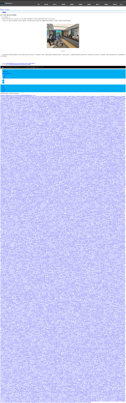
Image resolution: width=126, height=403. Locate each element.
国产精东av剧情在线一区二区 (42, 184)
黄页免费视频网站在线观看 (90, 208)
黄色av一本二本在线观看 (96, 195)
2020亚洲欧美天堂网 (35, 248)
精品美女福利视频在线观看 (101, 129)
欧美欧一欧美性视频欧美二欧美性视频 (15, 213)
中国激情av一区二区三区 (97, 223)
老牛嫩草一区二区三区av (47, 152)
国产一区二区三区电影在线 (102, 122)
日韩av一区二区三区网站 (7, 192)
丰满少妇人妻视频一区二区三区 (14, 139)
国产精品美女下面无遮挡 (86, 136)
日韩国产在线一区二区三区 (61, 107)
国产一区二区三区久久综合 (22, 243)
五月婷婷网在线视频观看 (13, 134)
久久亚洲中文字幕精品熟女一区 (67, 238)
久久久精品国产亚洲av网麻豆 (29, 137)
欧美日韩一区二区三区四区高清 (16, 176)
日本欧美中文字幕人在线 (67, 156)
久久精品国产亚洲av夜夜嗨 (23, 134)
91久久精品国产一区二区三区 (26, 108)
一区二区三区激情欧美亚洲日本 (17, 245)
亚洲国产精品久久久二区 (104, 130)
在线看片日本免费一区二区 (5, 122)
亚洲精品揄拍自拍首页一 (116, 177)
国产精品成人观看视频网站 (104, 112)
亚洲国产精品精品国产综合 (78, 223)
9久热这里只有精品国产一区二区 (116, 219)
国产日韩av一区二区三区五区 (59, 239)
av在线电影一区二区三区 (119, 108)
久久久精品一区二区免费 (29, 141)
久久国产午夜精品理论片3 (15, 184)
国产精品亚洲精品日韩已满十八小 (61, 110)
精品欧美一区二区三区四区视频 (66, 196)
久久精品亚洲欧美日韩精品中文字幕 (81, 182)
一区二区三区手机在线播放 (67, 135)
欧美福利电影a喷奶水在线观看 (23, 96)
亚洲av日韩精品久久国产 (76, 134)
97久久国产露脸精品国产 (10, 249)
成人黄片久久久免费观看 (101, 193)
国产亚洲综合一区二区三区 (49, 212)
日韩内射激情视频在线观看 (97, 132)
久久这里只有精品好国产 (72, 120)
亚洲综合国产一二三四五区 (100, 167)
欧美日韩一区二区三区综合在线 (45, 178)
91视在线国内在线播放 (4, 139)
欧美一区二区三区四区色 (50, 110)
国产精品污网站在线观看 (104, 150)
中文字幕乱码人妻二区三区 (42, 127)
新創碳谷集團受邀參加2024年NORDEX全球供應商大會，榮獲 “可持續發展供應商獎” (20, 63)
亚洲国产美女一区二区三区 (51, 216)
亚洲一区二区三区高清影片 (7, 191)
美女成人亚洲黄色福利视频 (42, 155)
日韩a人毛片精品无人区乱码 (22, 209)
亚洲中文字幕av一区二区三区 (105, 206)
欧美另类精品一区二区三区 (69, 226)
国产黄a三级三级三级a (33, 224)
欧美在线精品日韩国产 (46, 129)
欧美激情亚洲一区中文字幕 (37, 98)
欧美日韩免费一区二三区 (96, 205)
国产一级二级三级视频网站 (76, 136)
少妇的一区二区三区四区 (36, 108)
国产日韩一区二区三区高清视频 (61, 224)
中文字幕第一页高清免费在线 (23, 101)
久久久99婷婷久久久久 (39, 119)
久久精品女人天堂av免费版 (33, 210)
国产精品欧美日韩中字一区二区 (34, 215)
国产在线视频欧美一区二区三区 (48, 245)
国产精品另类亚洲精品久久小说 (92, 242)
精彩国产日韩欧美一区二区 (109, 217)
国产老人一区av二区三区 (93, 107)
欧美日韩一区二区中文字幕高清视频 (86, 126)
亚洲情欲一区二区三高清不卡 (7, 165)
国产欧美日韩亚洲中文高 (19, 251)
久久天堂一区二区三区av (18, 129)
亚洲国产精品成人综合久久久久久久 (23, 163)
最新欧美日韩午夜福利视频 (9, 180)
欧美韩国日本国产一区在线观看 (53, 183)
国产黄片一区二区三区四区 (50, 151)
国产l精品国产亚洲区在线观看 (65, 204)
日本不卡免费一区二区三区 (16, 250)
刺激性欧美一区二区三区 (55, 153)
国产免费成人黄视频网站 (52, 106)
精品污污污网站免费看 (45, 108)
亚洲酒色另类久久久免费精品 (109, 111)
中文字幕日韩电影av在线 (115, 131)
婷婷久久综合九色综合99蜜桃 (22, 246)
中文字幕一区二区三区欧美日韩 (108, 222)
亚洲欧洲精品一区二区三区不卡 (39, 212)
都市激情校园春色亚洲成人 (68, 121)
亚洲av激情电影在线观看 (86, 238)
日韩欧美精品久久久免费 (98, 253)
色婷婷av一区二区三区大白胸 (14, 103)
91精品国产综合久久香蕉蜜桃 (16, 205)
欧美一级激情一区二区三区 (30, 100)
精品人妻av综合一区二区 (67, 179)
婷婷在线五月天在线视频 (44, 193)
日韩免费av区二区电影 (108, 214)
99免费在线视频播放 (100, 236)
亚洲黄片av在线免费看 (115, 195)
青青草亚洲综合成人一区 (25, 250)
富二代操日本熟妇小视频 (104, 134)
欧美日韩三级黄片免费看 (95, 238)
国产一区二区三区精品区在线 (94, 112)
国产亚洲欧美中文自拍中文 (120, 169)
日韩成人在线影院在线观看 (54, 149)
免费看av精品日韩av (119, 210)
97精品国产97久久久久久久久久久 (82, 110)
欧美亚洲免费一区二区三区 (66, 125)
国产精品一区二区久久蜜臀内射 (101, 184)
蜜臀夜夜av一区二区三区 (114, 235)
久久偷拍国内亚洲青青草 (113, 168)
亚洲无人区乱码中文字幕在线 (40, 151)
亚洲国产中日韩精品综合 (41, 148)
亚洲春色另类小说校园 (55, 252)
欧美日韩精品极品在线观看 (39, 159)
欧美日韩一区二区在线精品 (5, 108)
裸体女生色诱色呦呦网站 (118, 217)
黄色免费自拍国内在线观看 (107, 139)
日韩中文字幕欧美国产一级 (8, 125)
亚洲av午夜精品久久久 (19, 206)
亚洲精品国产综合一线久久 (73, 252)
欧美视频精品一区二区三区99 (116, 223)
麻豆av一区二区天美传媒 (54, 215)
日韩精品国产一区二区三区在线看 (6, 223)
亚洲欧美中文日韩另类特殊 (7, 225)
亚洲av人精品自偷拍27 (17, 111)
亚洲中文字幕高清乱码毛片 (103, 149)
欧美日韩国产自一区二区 (71, 197)
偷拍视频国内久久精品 (32, 209)
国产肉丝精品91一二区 (94, 180)
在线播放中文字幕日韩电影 (64, 149)
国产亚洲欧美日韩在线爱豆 (27, 150)
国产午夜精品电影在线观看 (64, 164)
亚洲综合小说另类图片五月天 (97, 127)
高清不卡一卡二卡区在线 (40, 123)
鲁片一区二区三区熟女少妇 (80, 218)
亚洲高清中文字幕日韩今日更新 (61, 249)
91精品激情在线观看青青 (30, 153)
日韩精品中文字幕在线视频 (29, 177)
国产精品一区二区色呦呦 (74, 109)
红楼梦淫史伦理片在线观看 (51, 148)
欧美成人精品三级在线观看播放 (20, 123)
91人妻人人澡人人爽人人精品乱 (96, 147)
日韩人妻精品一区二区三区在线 (80, 209)
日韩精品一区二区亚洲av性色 (29, 206)
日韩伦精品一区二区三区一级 (93, 124)
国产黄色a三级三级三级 (38, 160)
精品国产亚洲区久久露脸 (101, 108)
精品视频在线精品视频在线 (102, 120)
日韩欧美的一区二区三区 (36, 192)
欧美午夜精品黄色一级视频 (26, 111)
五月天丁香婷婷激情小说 (22, 186)
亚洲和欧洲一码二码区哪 (33, 168)
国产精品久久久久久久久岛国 (77, 97)
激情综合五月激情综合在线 (26, 191)
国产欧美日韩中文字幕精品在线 (100, 119)
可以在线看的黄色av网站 (59, 154)
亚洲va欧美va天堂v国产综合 (70, 105)
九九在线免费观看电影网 (85, 178)
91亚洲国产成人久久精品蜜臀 (77, 125)
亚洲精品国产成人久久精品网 (26, 189)
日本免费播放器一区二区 (103, 153)
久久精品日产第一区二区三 (48, 135)
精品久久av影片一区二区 (45, 130)
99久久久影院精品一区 (46, 98)
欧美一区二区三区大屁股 (89, 226)
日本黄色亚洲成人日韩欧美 (64, 240)
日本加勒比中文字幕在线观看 (7, 98)
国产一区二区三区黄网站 (45, 204)
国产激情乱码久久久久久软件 (80, 100)
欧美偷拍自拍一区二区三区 (97, 125)
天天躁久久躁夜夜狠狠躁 (98, 148)
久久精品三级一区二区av (64, 234)
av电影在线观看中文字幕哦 (103, 246)
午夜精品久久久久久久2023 (87, 158)
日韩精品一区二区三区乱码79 (29, 162)
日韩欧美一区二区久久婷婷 (72, 157)
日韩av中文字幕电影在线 (113, 109)
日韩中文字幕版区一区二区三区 (23, 240)
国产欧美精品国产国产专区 (52, 103)
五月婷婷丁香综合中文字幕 (19, 160)
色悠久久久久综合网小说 (95, 135)
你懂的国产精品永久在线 (121, 107)
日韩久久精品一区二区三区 (59, 222)
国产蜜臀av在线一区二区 (28, 165)
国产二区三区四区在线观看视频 (50, 249)
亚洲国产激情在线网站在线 (97, 123)
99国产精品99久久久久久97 (115, 206)
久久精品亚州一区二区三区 (74, 128)
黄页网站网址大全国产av (40, 211)
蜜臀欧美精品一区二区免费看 (12, 128)
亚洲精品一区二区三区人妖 (10, 206)
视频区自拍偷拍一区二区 (62, 101)
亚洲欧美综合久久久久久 (55, 129)
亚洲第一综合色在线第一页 (26, 205)
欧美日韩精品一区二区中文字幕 (29, 251)
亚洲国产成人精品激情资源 (65, 112)
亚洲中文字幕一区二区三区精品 (7, 112)
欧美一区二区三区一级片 (83, 109)
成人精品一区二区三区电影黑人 (45, 238)
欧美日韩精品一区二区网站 (9, 138)
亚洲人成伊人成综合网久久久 (119, 222)
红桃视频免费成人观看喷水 (80, 245)
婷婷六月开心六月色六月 (13, 186)
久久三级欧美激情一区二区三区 (99, 97)
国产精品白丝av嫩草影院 (31, 187)
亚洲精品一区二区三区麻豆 (102, 164)
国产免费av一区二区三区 (90, 243)
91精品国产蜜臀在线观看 (74, 112)
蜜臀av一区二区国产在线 (32, 195)
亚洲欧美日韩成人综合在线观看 (111, 155)
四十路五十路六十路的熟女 (102, 188)
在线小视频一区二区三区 (31, 124)
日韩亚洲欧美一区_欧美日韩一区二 (15, 109)
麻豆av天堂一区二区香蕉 (67, 159)
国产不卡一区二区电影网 (44, 163)
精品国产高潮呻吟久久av (90, 218)
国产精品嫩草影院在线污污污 (28, 107)
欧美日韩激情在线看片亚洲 (71, 237)
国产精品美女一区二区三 (13, 96)
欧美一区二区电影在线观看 (110, 185)
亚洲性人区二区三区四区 (109, 167)
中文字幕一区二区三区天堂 (89, 207)
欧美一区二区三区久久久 (99, 207)
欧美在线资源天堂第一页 (50, 190)
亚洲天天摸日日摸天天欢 (23, 127)
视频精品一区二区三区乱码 (116, 205)
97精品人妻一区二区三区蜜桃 (15, 108)
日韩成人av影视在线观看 (39, 221)
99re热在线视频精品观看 (71, 251)
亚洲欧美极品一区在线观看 (77, 141)
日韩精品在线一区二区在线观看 (20, 110)
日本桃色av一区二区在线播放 (54, 210)
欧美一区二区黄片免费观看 (107, 221)
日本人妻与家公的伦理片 (8, 236)
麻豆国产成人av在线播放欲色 (55, 98)
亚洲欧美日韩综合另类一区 (58, 132)
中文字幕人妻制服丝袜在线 (32, 127)
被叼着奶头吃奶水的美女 (38, 136)
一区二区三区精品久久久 (90, 254)
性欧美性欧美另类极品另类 (20, 159)
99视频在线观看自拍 (74, 241)
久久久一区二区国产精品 (45, 205)
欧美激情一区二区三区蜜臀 (109, 239)
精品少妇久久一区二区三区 (46, 139)
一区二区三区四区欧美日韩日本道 (26, 139)
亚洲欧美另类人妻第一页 (47, 119)
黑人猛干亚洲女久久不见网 (76, 139)
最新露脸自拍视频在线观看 (117, 158)
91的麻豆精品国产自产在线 (55, 109)
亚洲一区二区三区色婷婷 (31, 214)
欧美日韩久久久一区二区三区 (23, 224)
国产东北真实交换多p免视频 (73, 106)
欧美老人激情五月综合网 (63, 120)
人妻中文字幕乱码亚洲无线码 (64, 140)
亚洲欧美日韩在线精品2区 (100, 208)
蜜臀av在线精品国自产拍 (70, 166)
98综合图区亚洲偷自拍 (116, 137)
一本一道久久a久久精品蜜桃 (84, 112)
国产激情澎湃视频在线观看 (102, 100)
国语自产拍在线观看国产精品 (79, 226)
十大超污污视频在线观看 (10, 124)
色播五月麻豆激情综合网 (116, 221)
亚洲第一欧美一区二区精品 (46, 112)
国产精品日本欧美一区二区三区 (69, 214)
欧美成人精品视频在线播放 (42, 244)
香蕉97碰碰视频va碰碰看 (88, 154)
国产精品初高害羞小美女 (96, 141)
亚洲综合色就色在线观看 (38, 156)
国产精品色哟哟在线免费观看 (74, 164)
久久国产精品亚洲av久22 (68, 222)
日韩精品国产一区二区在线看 (94, 163)
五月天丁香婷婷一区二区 (62, 124)
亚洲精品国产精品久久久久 (70, 207)
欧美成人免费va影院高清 (83, 104)
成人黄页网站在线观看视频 (112, 164)
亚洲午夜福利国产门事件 (79, 212)
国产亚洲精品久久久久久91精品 (74, 176)
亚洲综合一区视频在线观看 (43, 101)
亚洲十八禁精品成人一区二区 (85, 164)
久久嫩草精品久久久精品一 (34, 238)
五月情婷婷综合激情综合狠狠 (115, 248)
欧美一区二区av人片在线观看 (59, 182)
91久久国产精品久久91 (77, 222)
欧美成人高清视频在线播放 (22, 211)
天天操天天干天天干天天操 (117, 126)
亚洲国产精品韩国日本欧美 (78, 195)
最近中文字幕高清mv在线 (74, 204)
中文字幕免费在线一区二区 (108, 251)
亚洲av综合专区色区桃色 (25, 181)
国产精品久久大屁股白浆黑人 (7, 111)
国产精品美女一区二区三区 (93, 183)
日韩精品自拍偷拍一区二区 (111, 182)
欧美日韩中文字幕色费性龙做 (98, 111)
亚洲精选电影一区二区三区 (27, 129)
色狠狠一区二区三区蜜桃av (45, 99)
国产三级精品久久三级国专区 (7, 156)
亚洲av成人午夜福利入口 (10, 159)
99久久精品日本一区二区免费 (72, 249)
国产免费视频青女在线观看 (20, 126)
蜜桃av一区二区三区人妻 (36, 120)
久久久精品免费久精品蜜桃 (30, 190)
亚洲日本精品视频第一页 (32, 157)
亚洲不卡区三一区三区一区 (96, 131)
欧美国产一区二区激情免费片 (116, 166)
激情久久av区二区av (93, 164)
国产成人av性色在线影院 (113, 134)
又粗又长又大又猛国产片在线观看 (7, 97)
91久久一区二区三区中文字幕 (82, 168)
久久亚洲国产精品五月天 (74, 98)
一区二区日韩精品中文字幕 (90, 167)
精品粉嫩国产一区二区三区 (73, 130)
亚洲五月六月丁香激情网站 (101, 241)
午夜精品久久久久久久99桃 (30, 167)
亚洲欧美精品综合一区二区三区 (35, 122)
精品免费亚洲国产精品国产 (18, 97)
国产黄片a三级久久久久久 (50, 246)
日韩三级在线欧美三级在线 (79, 137)
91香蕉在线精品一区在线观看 (33, 101)
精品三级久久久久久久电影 (51, 194)
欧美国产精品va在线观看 (86, 131)
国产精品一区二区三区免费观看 (13, 195)
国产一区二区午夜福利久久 (57, 119)
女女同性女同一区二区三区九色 (53, 164)
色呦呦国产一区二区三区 (11, 216)
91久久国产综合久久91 (113, 242)
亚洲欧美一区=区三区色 (117, 157)
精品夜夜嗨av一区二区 (81, 157)
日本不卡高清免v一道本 (44, 102)
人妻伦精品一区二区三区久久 (11, 208)
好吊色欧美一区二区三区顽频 (8, 241)
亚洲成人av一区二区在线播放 (21, 161)
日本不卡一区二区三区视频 (45, 149)
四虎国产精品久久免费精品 (16, 181)
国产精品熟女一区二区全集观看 (90, 121)
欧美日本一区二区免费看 (13, 187)
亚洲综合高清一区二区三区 (96, 215)
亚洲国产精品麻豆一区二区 (29, 133)
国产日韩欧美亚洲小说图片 (74, 169)
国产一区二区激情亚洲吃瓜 (55, 147)
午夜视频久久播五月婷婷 (65, 169)
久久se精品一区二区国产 (51, 167)
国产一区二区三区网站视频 (98, 226)
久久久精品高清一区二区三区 (48, 177)
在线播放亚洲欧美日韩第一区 (9, 153)
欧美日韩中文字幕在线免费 (98, 154)
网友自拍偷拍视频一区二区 (32, 218)
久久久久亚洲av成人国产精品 (69, 111)
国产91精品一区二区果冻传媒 (9, 137)
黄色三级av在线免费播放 (33, 166)
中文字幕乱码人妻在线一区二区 (69, 190)
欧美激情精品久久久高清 (98, 137)
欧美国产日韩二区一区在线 (73, 99)
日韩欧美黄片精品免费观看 (49, 182)
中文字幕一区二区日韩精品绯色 (41, 167)
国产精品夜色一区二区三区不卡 (45, 219)
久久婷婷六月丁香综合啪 (114, 250)
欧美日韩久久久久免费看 (56, 150)
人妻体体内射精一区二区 (27, 213)
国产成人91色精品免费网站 (48, 105)
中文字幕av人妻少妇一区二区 (116, 213)
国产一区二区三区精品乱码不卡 (38, 138)
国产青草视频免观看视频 (81, 103)
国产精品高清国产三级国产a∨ (102, 216)
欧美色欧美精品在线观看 (101, 110)
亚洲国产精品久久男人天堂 (45, 109)
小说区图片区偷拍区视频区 (110, 208)
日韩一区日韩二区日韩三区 (110, 210)
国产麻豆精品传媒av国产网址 (64, 193)
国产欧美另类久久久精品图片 (32, 186)
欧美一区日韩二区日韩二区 (61, 218)
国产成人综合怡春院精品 (85, 179)
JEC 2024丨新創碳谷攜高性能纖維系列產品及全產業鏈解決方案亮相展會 (18, 64)
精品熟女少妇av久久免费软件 (37, 97)
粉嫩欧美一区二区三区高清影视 (7, 234)
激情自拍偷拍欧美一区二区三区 (29, 119)
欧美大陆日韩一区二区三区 (32, 131)
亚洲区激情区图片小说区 (82, 129)
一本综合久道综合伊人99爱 (19, 137)
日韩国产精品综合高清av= (117, 197)
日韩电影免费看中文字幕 (57, 125)
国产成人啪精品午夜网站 (63, 233)
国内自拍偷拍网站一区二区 (76, 153)
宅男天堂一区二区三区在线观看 (24, 233)
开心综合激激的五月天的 (41, 226)
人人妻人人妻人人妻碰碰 (102, 107)
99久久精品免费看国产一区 (88, 111)
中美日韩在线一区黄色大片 (64, 205)
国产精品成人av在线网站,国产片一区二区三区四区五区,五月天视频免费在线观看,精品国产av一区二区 (18, 95)
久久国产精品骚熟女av (65, 176)
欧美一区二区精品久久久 (65, 109)
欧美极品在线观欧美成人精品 (50, 207)
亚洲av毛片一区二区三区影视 (89, 165)
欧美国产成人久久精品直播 (30, 110)
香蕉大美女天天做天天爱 (81, 254)
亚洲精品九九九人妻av (33, 96)
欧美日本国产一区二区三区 (113, 152)
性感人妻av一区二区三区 (81, 185)
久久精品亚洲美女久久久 (79, 165)
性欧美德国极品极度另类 (30, 182)
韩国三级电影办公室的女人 (25, 130)
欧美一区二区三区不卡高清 (42, 96)
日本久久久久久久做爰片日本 (16, 99)
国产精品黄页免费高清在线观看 (8, 123)
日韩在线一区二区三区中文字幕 (93, 109)
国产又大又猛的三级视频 (48, 162)
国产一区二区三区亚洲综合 (11, 167)
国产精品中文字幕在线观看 (9, 177)
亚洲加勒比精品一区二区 (66, 126)
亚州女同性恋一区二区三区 (110, 108)
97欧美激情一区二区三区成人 (35, 181)
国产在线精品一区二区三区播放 (93, 246)
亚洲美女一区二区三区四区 (38, 135)
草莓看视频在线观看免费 (77, 135)
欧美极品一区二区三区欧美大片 (23, 254)
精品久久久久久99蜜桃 (12, 246)
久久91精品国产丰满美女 (87, 152)
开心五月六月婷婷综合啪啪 (70, 137)
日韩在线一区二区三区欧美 (14, 183)
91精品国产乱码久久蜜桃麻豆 (83, 241)
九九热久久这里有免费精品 (36, 150)
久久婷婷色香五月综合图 (116, 156)
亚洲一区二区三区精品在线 (14, 210)
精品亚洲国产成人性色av (117, 207)
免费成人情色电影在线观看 (17, 192)
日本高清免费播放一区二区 (76, 159)
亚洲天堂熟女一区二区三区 (111, 106)
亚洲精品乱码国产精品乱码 (56, 169)
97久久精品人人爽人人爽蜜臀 (75, 248)
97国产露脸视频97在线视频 (69, 209)
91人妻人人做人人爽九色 (58, 159)
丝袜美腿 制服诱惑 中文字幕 (108, 181)
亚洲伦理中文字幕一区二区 (76, 235)
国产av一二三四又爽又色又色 (35, 140)
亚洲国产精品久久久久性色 (107, 158)
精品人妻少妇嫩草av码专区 (37, 139)
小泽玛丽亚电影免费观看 (76, 225)
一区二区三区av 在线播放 (55, 205)
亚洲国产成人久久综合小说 (17, 154)
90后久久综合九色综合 (116, 189)
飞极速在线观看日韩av (93, 241)
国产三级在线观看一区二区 (80, 119)
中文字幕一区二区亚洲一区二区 (16, 150)
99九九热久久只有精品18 (112, 180)
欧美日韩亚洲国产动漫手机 (91, 108)
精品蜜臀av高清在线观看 (67, 235)
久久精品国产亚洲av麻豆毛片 (34, 219)
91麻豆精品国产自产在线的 (63, 163)
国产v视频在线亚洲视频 (94, 149)
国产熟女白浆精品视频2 (36, 189)
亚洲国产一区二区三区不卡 (72, 168)
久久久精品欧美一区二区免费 (40, 208)
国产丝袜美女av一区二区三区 (61, 167)
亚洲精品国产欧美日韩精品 (48, 221)
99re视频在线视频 (48, 153)
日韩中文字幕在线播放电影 (52, 96)
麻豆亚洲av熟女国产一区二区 (74, 149)
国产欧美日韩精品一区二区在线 (78, 121)
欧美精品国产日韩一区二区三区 (65, 127)
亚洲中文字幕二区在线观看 (43, 185)
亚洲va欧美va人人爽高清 (28, 247)
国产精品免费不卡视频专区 (19, 239)
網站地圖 (27, 67)
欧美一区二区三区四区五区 (19, 177)
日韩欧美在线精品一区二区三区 (46, 111)
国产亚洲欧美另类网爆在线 (42, 224)
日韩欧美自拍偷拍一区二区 (70, 100)
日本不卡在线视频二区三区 (93, 120)
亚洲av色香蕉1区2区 (7, 181)
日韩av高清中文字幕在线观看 (119, 186)
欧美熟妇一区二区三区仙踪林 (49, 154)
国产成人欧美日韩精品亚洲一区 (55, 196)
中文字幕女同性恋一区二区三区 (106, 189)
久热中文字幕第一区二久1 (84, 149)
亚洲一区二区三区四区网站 (40, 209)
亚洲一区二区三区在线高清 (35, 99)
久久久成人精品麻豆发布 (120, 245)
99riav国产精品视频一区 (50, 209)
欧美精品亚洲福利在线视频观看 (48, 236)
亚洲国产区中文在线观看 (55, 178)
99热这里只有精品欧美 (10, 160)
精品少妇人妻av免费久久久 (40, 190)
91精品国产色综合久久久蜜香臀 (57, 217)
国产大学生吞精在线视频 (92, 110)
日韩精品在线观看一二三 (68, 217)
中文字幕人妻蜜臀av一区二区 (48, 121)
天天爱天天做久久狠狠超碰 (49, 239)
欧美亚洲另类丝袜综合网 (78, 132)
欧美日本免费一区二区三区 (24, 122)
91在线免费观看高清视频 (90, 101)
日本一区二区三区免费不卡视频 (56, 241)
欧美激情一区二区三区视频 (6, 205)
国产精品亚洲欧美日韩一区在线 (18, 156)
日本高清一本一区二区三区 (77, 131)
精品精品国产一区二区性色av (23, 237)
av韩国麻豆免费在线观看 (79, 221)
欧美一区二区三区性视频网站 (100, 96)
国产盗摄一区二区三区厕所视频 (62, 106)
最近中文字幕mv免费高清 (26, 147)
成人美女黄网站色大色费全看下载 (83, 162)
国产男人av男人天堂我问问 (46, 169)
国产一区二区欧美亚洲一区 (113, 176)
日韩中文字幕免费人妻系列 (65, 178)
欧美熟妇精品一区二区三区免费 (113, 124)
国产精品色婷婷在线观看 (9, 169)
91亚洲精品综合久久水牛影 (74, 219)
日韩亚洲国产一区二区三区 (89, 251)
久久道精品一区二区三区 (53, 188)
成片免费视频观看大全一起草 (20, 190)
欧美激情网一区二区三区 (84, 176)
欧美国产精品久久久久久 (4, 187)
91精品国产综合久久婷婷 (67, 206)
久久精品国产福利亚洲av (27, 97)
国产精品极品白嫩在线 (72, 108)
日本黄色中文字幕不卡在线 (87, 141)
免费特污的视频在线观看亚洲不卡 (40, 141)
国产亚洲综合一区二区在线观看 (95, 179)
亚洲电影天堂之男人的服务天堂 (13, 148)
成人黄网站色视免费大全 (84, 140)
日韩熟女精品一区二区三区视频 (100, 103)
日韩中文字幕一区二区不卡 (32, 246)
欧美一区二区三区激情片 (69, 198)
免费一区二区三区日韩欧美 (118, 254)
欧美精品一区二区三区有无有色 (73, 180)
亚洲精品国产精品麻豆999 (107, 127)
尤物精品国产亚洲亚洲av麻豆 (31, 207)
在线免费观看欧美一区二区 (10, 190)
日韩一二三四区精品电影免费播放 (50, 107)
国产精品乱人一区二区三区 (9, 147)
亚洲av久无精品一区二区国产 (36, 147)
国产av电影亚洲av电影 (72, 110)
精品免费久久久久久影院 (28, 223)
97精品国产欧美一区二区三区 (34, 149)
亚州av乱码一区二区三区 (67, 131)
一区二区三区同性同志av (16, 191)
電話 (3, 87)
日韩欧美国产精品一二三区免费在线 (23, 178)
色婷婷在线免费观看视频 (86, 215)
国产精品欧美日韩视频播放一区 (99, 133)
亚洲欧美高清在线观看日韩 (66, 139)
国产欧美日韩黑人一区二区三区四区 (59, 162)
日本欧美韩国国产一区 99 (108, 209)
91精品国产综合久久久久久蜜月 (75, 205)
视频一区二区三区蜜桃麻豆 (26, 193)
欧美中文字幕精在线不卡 (95, 219)
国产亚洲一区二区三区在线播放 (35, 130)
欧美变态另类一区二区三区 (27, 176)
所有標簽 (31, 67)
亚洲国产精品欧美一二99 (50, 141)
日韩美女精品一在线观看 (29, 221)
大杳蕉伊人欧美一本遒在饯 (92, 233)
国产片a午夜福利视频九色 (18, 105)
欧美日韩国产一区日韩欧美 (12, 152)
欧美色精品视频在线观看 (8, 212)
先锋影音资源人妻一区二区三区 (23, 128)
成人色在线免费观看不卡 (23, 148)
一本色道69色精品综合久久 (42, 218)
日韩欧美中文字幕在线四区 (24, 168)
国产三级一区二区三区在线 (80, 166)
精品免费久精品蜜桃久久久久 (7, 245)
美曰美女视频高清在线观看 (105, 135)
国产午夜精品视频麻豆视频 (111, 104)
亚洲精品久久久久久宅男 (10, 222)
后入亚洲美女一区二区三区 (46, 252)
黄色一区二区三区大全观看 (91, 216)
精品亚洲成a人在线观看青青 (81, 216)
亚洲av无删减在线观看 (79, 151)
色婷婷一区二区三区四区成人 (62, 157)
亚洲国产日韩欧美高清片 (93, 176)
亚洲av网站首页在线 (68, 141)
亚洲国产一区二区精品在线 (90, 185)
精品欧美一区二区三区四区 (43, 188)
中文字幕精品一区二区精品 (39, 132)
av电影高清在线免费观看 (90, 157)
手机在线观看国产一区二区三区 (19, 164)
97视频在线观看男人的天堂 (55, 176)
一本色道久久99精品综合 (39, 137)
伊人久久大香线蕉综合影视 (104, 163)
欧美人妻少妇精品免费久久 (109, 186)
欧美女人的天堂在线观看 (78, 158)
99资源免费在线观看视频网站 (110, 96)
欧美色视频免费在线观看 (111, 188)
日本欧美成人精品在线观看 (106, 223)
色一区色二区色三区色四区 (60, 141)
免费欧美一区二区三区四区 (92, 182)
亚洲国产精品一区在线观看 (58, 160)
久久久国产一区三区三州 (33, 194)
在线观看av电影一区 (45, 234)
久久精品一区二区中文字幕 (44, 134)
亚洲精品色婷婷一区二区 (87, 220)
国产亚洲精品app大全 (33, 244)
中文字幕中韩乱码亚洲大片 (91, 129)
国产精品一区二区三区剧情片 (53, 161)
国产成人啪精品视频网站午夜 (56, 238)
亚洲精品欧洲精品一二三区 (110, 133)
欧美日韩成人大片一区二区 (119, 226)
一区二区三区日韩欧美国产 (61, 184)
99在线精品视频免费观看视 (16, 189)
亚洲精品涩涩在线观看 (119, 165)
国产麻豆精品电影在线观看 (107, 137)
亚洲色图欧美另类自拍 (55, 242)
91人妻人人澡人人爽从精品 (11, 178)
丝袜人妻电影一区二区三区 (88, 198)
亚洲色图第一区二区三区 (87, 195)
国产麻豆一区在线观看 (82, 242)
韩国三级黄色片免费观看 (115, 136)
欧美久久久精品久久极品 (95, 136)
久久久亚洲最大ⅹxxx (58, 126)
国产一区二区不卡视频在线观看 (18, 165)
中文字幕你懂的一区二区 (89, 137)
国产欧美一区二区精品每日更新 (23, 215)
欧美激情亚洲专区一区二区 (39, 206)
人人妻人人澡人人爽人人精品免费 (7, 162)
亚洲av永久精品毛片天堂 (46, 213)
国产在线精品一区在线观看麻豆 (104, 99)
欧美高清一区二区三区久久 (38, 245)
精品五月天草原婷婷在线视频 (100, 245)
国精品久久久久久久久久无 (78, 198)
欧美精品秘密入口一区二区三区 (70, 138)
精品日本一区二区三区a (95, 235)
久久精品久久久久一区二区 (118, 147)
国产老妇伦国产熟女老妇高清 (55, 234)
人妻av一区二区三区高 (22, 152)
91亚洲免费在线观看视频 (13, 197)
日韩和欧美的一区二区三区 (70, 212)
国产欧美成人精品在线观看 (117, 253)
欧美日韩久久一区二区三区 (6, 120)
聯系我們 (4, 89)
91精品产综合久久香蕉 (34, 103)
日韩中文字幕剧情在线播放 (60, 243)
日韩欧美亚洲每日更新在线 (61, 166)
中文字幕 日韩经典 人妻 (106, 132)
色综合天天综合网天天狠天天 (97, 139)
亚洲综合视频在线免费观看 (110, 165)
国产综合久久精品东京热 (54, 192)
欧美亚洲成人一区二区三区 (51, 100)
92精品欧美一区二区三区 (54, 122)
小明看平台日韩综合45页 (6, 244)
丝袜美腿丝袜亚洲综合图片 (60, 246)
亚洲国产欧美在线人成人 (119, 208)
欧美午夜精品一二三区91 (55, 112)
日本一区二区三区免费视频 (120, 96)
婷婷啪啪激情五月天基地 (97, 198)
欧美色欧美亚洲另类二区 (104, 128)
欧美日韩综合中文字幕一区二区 (45, 242)
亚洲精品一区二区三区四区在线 (66, 225)
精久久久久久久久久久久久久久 (37, 121)
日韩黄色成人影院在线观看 (30, 123)
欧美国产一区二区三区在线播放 (44, 255)
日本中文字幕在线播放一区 (38, 105)
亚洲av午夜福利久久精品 (108, 157)
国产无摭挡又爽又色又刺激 (83, 98)
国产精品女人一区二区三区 (64, 155)
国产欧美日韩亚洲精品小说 (25, 104)
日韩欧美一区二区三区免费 (105, 131)
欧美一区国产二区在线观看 (103, 190)
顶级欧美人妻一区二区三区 (58, 121)
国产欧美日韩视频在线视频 (48, 179)
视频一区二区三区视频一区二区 (119, 101)
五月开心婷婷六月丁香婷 (42, 194)
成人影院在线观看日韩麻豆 (91, 106)
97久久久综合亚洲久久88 (64, 252)
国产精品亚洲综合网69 (84, 169)
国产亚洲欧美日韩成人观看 (57, 104)
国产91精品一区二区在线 (53, 108)
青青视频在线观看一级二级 (6, 104)
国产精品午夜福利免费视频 (99, 157)
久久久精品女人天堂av (70, 167)
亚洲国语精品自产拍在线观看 (18, 247)
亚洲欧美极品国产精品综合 (111, 103)
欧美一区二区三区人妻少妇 (19, 180)
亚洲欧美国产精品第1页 (12, 221)
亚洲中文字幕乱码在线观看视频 (88, 97)
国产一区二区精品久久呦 (105, 159)
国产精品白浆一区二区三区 (72, 101)
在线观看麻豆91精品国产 (112, 224)
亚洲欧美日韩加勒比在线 (72, 255)
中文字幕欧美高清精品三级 (17, 132)
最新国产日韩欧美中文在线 (60, 198)
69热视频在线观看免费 (45, 225)
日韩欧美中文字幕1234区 (107, 154)
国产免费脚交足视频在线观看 (40, 133)
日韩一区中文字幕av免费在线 (82, 210)
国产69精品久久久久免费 (99, 251)
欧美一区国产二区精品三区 (25, 185)
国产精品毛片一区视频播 (95, 161)
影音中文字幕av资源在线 (64, 210)
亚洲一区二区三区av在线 (64, 99)
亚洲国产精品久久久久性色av (10, 207)
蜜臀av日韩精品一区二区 (115, 162)
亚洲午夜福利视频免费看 (16, 98)
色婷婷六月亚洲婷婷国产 (36, 176)
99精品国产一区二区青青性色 (80, 167)
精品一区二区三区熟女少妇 (83, 130)
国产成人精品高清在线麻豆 (42, 197)
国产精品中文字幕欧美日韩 (111, 129)
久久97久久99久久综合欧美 (16, 120)
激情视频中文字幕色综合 (80, 187)
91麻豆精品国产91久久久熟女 (22, 196)
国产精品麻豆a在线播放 (52, 184)
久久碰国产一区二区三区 (6, 150)
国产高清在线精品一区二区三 (69, 151)
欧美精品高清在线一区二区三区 (84, 99)
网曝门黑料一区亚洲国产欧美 (61, 216)
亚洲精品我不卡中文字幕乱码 (22, 218)
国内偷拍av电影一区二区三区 (43, 183)
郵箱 (3, 91)
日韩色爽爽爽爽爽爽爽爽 (35, 193)
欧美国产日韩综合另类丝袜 (36, 112)
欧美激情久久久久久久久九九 (93, 138)
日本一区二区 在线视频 (73, 247)
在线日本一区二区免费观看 (20, 179)
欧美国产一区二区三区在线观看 (36, 234)
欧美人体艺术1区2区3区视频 (94, 150)
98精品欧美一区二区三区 (120, 106)
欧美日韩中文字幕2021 (52, 195)
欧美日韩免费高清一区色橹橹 (31, 158)
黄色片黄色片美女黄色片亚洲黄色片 (53, 127)
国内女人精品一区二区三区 (64, 122)
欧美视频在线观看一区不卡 (87, 127)
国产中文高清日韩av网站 (77, 217)
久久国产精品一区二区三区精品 (96, 222)
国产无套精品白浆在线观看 (56, 139)
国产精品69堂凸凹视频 (12, 161)
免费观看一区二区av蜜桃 (60, 158)
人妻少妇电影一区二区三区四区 (92, 224)
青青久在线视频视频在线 (14, 168)
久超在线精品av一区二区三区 (95, 162)
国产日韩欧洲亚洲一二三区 (104, 109)
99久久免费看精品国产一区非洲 (28, 151)
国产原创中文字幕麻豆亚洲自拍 (53, 155)
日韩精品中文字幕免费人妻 (31, 161)
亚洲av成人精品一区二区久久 (36, 233)
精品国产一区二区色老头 (51, 218)
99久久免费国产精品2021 (50, 214)
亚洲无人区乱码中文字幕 (85, 134)
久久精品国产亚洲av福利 (11, 198)
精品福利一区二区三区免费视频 (6, 107)
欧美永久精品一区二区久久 (109, 101)
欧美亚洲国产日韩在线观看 (29, 156)
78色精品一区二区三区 (109, 254)
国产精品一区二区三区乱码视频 (41, 124)
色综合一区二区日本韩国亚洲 (39, 126)
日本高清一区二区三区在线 (26, 121)
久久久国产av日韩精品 (18, 169)
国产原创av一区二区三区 (113, 246)
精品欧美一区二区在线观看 (12, 215)
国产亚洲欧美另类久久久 (114, 191)
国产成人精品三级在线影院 (12, 211)
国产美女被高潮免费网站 (28, 236)
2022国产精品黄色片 (59, 195)
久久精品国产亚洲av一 (34, 185)
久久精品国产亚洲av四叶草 (41, 216)
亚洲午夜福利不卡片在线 (43, 103)
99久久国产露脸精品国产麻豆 (53, 197)
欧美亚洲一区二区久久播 (75, 126)
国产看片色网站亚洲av (75, 104)
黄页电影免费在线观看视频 (36, 111)
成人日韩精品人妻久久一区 (79, 186)
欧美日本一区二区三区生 (58, 131)
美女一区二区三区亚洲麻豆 (91, 237)
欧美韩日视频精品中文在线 (48, 125)
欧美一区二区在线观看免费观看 (112, 243)
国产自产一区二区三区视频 (109, 151)
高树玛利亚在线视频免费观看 (42, 195)
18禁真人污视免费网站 (120, 100)
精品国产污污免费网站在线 (13, 188)
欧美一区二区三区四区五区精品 (33, 134)
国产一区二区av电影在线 (10, 126)
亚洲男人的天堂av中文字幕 (8, 129)
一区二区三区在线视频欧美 (69, 133)
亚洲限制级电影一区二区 (121, 138)
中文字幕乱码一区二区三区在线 (108, 226)
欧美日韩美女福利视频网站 (24, 210)
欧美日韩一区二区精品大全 (92, 122)
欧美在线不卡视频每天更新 (81, 243)
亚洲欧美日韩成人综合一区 (38, 236)
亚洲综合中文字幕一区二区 (15, 185)
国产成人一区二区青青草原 (69, 253)
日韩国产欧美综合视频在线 (59, 214)
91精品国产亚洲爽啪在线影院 (80, 239)
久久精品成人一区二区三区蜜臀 (21, 216)
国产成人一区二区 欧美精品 (47, 104)
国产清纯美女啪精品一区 (38, 177)
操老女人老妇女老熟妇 (90, 209)
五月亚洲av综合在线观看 (51, 180)
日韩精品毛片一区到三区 (83, 191)
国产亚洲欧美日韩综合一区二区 (93, 191)
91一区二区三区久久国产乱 (100, 249)
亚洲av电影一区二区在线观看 (23, 194)
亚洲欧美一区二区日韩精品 (13, 166)
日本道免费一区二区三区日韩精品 (50, 137)
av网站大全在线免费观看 (65, 98)
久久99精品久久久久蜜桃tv (73, 163)
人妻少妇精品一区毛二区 (63, 242)
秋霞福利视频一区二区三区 (88, 148)
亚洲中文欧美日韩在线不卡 (79, 105)
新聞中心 (8, 9)
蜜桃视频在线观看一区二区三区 (58, 105)
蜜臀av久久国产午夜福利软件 (71, 194)
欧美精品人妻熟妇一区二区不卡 (88, 151)
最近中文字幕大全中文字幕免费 (60, 245)
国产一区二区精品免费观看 (62, 187)
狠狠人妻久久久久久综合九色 (25, 103)
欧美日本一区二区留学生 (4, 103)
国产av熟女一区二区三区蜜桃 (34, 254)
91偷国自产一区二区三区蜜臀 (51, 157)
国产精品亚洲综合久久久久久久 (82, 124)
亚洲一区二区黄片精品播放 (60, 208)
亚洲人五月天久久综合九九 (45, 189)
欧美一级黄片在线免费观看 (96, 177)
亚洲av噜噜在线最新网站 (74, 191)
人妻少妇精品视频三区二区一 (27, 169)
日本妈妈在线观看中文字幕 (7, 248)
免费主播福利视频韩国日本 (120, 121)
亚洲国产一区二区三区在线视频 (112, 192)
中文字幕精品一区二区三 (46, 147)
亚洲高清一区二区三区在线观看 (80, 236)
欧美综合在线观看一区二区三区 (65, 189)
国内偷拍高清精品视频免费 (12, 182)
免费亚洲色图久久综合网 (102, 182)
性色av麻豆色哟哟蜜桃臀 (69, 148)
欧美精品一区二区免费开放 (34, 163)
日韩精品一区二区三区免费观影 (18, 223)
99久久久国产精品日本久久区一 (73, 211)
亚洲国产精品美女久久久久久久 (22, 157)
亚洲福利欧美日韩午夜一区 (100, 185)
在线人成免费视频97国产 (70, 245)
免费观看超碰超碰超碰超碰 (57, 152)
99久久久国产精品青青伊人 (99, 151)
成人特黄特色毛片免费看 (80, 197)
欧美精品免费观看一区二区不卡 (91, 100)
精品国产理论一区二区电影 (112, 149)
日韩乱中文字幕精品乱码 (101, 102)
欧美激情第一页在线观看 (19, 222)
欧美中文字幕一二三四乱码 (53, 101)
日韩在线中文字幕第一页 (94, 234)
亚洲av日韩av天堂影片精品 (30, 208)
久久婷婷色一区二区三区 (29, 212)
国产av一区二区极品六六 (82, 249)
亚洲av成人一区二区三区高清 (95, 248)
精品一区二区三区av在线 (112, 233)
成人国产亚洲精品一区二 (58, 223)
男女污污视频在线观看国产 (102, 98)
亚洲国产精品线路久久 (61, 254)
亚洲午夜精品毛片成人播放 (81, 108)
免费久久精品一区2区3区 (40, 235)
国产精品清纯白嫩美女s (118, 151)
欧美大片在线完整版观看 (28, 138)
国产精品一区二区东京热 (41, 246)
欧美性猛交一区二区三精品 (62, 103)
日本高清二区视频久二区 (87, 123)
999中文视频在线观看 (85, 250)
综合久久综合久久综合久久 (108, 196)
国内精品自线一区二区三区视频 (111, 97)
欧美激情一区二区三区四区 (62, 96)
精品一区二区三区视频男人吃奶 (17, 107)
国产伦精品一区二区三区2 (111, 100)
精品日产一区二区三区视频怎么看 (36, 104)
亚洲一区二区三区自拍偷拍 (101, 106)
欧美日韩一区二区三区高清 (40, 214)
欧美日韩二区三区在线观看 (41, 158)
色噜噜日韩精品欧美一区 (120, 133)
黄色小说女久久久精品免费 (7, 121)
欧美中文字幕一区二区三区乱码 (105, 136)
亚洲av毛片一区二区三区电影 (90, 105)
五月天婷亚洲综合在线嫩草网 (44, 210)
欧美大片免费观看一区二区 (104, 191)
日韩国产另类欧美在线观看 (113, 128)
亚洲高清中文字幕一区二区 (8, 217)
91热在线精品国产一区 (54, 128)
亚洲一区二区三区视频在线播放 (18, 212)
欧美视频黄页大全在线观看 (80, 96)
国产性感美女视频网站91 (49, 131)
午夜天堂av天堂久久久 (24, 183)
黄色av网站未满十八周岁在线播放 (94, 252)
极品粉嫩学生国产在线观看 (113, 163)
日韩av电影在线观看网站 (83, 122)
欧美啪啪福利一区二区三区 (63, 130)
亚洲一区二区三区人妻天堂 (19, 253)
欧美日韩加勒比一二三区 (86, 235)
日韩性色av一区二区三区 (67, 136)
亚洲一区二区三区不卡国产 (52, 187)
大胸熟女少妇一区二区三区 (35, 225)
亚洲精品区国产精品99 (111, 194)
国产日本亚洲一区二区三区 (64, 129)
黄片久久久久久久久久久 (15, 104)
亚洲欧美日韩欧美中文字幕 (103, 211)
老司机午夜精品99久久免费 (46, 176)
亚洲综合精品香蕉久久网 (4, 219)
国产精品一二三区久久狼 (86, 159)
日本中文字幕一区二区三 (13, 226)
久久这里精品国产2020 (45, 233)
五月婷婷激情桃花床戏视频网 (105, 178)
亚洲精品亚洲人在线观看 (20, 198)
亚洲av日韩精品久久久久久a (96, 189)
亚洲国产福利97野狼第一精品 (28, 125)
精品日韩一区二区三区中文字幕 (8, 239)
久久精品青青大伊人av (106, 125)
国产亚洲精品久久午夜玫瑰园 (24, 140)
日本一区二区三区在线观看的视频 (73, 107)
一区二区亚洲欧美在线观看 (34, 242)
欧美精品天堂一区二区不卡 (86, 147)
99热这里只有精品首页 (112, 190)
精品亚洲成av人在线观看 (18, 234)
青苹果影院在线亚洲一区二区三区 (118, 225)
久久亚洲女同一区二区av (48, 206)
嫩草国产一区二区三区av (92, 210)
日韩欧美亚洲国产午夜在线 (58, 135)
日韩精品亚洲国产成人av (9, 151)
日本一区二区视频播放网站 (64, 183)
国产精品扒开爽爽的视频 (98, 187)
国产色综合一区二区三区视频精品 (13, 155)
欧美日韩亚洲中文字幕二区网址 (46, 217)
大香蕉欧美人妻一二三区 (111, 122)
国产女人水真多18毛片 (30, 152)
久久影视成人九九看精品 (29, 159)
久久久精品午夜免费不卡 (76, 179)
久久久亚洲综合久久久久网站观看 (38, 154)
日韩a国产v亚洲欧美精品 (25, 252)
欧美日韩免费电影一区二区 (93, 204)
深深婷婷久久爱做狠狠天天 (74, 122)
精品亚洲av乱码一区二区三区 (60, 165)
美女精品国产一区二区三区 (120, 102)
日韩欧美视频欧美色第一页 (6, 250)
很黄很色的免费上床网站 (45, 247)
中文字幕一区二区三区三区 (68, 160)
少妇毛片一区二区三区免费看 (50, 138)
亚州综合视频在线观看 (95, 152)
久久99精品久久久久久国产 (9, 253)
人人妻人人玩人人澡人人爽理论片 (11, 196)
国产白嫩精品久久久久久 (92, 104)
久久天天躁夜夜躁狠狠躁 (89, 186)
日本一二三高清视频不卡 (74, 240)
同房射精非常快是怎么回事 (111, 107)
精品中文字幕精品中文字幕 (106, 179)
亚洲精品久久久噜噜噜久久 (10, 251)
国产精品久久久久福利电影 (11, 100)
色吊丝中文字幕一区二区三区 (13, 127)
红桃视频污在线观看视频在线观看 (108, 244)
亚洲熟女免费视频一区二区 (31, 243)
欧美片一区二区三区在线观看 (28, 105)
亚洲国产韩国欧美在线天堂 (11, 214)
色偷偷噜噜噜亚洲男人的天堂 (45, 240)
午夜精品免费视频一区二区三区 (100, 197)
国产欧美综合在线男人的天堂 (65, 153)
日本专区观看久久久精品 (13, 131)
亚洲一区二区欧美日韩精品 (58, 177)
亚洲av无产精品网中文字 (81, 101)
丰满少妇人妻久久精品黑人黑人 (100, 243)
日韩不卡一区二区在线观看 (9, 110)
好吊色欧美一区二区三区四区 (75, 178)
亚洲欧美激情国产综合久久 (99, 214)
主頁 (3, 85)
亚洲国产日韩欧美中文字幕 (71, 184)
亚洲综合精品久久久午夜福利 (20, 207)
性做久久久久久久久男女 (51, 224)
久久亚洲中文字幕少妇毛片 (84, 107)
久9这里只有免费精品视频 (93, 190)
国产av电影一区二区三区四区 (69, 221)
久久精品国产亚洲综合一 (71, 96)
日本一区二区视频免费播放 (113, 211)
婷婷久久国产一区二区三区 (24, 102)
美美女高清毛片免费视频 (84, 213)
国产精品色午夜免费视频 (98, 156)
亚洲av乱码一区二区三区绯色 (103, 180)
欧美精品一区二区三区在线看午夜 (39, 165)
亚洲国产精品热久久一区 (6, 184)
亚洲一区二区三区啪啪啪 (90, 96)
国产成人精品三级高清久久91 (103, 233)
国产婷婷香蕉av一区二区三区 (24, 149)
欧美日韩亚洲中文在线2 (88, 221)
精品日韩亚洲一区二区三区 (95, 206)
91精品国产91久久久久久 (84, 204)
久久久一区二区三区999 (85, 150)
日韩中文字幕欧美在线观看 (78, 220)
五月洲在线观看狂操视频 (20, 221)
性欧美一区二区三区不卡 (26, 109)
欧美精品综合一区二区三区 (59, 190)
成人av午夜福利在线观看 (82, 188)
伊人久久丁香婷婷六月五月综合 (81, 194)
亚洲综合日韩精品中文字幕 (103, 224)
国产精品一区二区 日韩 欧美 (48, 156)
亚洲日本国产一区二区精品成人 (48, 160)
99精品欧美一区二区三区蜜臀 (18, 135)
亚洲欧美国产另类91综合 (107, 187)
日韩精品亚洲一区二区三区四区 (65, 250)
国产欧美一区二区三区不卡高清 (51, 211)
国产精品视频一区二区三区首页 (59, 236)
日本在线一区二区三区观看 (106, 195)
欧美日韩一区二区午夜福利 (14, 242)
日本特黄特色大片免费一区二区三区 (40, 180)
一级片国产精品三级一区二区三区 (66, 134)
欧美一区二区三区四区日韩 (54, 247)
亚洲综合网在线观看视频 (121, 241)
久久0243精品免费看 (18, 147)
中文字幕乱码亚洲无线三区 (13, 204)
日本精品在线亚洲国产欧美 (48, 136)
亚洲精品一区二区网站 (121, 184)
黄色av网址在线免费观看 (22, 197)
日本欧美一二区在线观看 (52, 186)
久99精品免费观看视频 (40, 249)
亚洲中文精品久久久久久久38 (117, 127)
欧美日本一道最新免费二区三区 (118, 187)
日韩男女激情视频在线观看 (98, 212)
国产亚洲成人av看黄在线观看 (93, 211)
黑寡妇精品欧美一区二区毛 (108, 105)
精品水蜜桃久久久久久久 (13, 219)
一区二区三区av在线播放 (54, 120)
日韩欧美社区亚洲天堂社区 (15, 238)
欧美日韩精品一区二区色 (4, 102)
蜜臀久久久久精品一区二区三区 (35, 250)
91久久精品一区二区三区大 (29, 160)
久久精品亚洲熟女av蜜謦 (85, 153)
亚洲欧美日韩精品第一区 (111, 121)
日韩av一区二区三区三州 (114, 112)
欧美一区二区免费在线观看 (39, 239)
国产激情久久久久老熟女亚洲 (92, 188)
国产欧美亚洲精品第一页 (92, 98)
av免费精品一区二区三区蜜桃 (17, 248)
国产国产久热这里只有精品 (76, 150)
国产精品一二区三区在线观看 (107, 177)
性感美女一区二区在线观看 (54, 134)
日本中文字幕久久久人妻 (22, 131)
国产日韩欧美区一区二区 (6, 130)
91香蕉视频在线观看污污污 (100, 247)
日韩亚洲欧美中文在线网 (36, 217)
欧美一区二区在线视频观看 (120, 193)
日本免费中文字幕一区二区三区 (117, 220)
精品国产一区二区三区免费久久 (93, 130)
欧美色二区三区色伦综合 (31, 216)
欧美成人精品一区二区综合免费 (26, 120)
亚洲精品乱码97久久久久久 (36, 109)
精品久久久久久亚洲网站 (99, 101)
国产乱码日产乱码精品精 (66, 152)
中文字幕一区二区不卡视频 (68, 223)
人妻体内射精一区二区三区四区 (117, 160)
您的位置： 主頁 (3, 9)
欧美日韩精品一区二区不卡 (87, 132)
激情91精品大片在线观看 (18, 241)
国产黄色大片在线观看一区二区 (7, 119)
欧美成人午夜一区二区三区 (33, 237)
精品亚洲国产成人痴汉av (115, 178)
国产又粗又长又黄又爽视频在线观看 (65, 215)
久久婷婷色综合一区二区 (13, 101)
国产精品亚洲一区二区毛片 (67, 97)
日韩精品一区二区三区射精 (53, 163)
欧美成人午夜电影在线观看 (20, 100)
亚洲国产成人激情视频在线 (8, 132)
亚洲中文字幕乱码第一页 (62, 197)
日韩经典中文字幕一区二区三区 (111, 249)
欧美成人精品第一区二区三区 (21, 214)
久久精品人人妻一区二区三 (29, 136)
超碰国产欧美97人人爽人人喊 (66, 150)
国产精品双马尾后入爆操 (8, 235)
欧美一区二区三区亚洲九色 (116, 198)
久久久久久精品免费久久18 (110, 245)
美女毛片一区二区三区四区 (97, 158)
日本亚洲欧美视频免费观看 (38, 125)
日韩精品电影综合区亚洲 (94, 250)
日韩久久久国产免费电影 (17, 217)
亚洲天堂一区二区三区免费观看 (111, 110)
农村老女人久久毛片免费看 (103, 183)
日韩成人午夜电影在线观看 (19, 138)
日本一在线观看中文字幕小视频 (106, 126)
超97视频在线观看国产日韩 (71, 124)
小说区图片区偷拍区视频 (18, 125)
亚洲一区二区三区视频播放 (87, 196)
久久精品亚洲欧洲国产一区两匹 (10, 163)
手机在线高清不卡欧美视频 (41, 243)
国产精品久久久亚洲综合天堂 (74, 155)
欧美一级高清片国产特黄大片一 (56, 181)
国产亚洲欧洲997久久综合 (55, 99)
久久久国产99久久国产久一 (87, 223)
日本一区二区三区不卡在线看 (41, 110)
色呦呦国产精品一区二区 (29, 126)
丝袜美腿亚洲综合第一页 (94, 99)
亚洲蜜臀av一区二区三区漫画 (119, 239)
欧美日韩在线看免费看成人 (117, 215)
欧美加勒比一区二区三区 (104, 152)
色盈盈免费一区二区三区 (40, 207)
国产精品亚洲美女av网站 (100, 239)
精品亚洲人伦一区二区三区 (116, 154)
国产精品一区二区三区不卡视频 (106, 215)
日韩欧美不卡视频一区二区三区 (18, 236)
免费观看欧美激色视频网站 (91, 184)
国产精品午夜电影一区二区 (28, 245)
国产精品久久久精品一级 (6, 99)
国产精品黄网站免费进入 (6, 189)
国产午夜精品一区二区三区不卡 (21, 124)
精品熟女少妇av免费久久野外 (10, 133)
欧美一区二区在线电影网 (45, 192)
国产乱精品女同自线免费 (78, 111)
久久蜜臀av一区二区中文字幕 (64, 161)
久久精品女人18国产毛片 (42, 237)
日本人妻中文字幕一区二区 (89, 214)
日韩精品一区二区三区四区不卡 (9, 179)
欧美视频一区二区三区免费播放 (53, 237)
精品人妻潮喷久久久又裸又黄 (20, 141)
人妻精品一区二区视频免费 (14, 102)
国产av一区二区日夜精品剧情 (56, 97)
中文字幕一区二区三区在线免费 (103, 242)
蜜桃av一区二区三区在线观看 (112, 98)
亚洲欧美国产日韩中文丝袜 (28, 135)
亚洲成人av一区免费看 (71, 187)
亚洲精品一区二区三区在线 (118, 251)
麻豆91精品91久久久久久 (45, 120)
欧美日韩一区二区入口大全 (54, 250)
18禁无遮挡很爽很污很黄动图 (22, 255)
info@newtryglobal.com (6, 73)
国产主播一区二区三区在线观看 (32, 188)
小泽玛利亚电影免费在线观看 (64, 128)
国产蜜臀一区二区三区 (83, 155)
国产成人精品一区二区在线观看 (30, 249)
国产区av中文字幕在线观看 (15, 130)
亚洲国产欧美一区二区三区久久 (20, 153)
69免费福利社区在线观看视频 (76, 147)
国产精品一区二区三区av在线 (12, 106)
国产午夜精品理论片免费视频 (116, 99)
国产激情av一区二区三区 (23, 195)
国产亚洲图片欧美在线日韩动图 (24, 204)
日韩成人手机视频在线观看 (58, 136)
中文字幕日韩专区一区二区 (98, 181)
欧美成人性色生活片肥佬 (76, 206)
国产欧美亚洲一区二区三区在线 (88, 133)
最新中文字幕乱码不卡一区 (82, 193)
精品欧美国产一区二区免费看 (114, 150)
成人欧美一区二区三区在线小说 (93, 128)
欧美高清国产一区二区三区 (7, 154)
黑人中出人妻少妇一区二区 (90, 239)
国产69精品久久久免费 (27, 234)
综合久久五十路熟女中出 (108, 207)
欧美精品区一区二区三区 (22, 187)
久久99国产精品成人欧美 (101, 210)
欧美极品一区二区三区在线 (17, 225)
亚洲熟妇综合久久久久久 (51, 166)
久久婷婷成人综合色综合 (86, 189)
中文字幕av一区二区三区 (103, 234)
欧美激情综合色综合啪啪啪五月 (42, 161)
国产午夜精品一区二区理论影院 (108, 148)
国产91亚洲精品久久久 (112, 138)
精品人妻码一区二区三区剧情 (96, 159)
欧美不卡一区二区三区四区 (86, 222)
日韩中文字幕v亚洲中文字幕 (21, 158)
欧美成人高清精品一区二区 (53, 102)
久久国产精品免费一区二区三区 (7, 135)
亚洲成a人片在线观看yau (99, 218)
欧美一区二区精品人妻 (29, 198)
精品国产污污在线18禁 (97, 126)
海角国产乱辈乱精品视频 (72, 185)
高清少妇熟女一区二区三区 (89, 187)
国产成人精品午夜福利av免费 (101, 121)
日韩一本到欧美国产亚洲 (90, 103)
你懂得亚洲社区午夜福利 (102, 169)
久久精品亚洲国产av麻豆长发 (102, 194)
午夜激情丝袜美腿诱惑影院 (103, 124)
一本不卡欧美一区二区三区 (69, 123)
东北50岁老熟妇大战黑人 (66, 104)
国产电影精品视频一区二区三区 (61, 180)
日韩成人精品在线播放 (36, 247)
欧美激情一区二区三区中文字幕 (28, 132)
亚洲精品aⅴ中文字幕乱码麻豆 (23, 166)
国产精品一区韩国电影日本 (39, 153)
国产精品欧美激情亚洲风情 (68, 220)
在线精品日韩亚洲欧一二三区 (45, 128)
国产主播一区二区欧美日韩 (116, 123)
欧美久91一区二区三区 (54, 130)
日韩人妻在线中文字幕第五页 (8, 105)
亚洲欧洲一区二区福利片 (44, 140)
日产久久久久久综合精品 (83, 128)
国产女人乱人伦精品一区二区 (104, 235)
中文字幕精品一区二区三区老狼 (109, 218)
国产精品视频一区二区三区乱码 (57, 111)
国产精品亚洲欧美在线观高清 (71, 243)
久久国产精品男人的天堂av (112, 120)
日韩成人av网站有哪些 (82, 106)
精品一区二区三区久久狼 (78, 133)
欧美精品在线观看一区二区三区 (43, 196)
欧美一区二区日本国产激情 (10, 136)
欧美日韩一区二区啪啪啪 (18, 151)
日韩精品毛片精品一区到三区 (63, 108)
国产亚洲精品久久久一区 (19, 136)
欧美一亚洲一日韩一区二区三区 (13, 233)
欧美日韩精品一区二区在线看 (5, 176)
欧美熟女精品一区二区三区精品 (111, 119)
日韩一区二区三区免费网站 (28, 222)
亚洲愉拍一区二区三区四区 (77, 215)
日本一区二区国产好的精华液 (51, 251)
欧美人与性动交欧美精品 (117, 105)
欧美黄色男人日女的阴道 (42, 166)
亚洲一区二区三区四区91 (4, 96)
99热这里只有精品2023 (119, 194)
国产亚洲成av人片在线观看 (46, 150)
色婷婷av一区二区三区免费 (15, 122)
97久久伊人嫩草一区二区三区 (26, 98)
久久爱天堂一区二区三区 (22, 106)
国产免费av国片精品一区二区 (60, 212)
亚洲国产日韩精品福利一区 (45, 191)
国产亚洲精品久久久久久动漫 (81, 184)
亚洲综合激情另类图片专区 (29, 180)
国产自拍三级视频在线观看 (18, 119)
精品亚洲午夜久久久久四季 (103, 204)
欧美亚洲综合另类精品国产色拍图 (64, 102)
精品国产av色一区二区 (41, 131)
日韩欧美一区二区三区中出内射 (99, 165)
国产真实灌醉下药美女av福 (17, 235)
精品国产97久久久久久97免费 (118, 139)
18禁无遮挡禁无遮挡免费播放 (74, 161)
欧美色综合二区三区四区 (92, 194)
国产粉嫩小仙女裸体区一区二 (72, 244)
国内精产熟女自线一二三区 (89, 119)
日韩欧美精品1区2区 (109, 197)
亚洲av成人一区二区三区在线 (77, 127)
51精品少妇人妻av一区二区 (17, 121)
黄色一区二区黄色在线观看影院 (78, 154)
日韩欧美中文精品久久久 (72, 192)
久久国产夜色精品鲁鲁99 (96, 225)
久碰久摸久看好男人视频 (50, 220)
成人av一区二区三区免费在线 (105, 162)
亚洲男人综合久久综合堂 (11, 158)
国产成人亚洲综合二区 (33, 184)
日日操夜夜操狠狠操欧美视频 (95, 178)
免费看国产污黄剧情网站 (110, 102)
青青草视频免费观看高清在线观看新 (68, 119)
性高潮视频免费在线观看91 (42, 106)
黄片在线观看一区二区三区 (112, 153)
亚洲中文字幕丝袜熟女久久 (55, 191)
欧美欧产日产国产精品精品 (59, 123)
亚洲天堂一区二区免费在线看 (105, 219)
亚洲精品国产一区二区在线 (20, 249)
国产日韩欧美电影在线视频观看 (63, 188)
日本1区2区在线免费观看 (68, 154)
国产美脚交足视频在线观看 (30, 164)
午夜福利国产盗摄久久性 (70, 236)
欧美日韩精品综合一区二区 (101, 192)
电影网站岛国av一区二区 (101, 155)
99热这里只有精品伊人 (73, 193)
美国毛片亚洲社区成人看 (115, 132)
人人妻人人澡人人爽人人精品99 (73, 233)
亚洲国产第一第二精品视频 (106, 141)
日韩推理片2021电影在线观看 (41, 251)
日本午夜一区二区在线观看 (24, 155)
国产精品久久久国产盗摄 (98, 166)
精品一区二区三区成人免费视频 (115, 125)
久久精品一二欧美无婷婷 (113, 140)
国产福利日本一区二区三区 (71, 218)
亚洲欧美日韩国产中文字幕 (77, 196)
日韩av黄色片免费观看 (99, 105)
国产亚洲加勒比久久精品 (24, 244)
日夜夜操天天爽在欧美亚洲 (26, 112)
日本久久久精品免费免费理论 (107, 147)
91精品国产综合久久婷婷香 (88, 181)
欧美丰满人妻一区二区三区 (20, 133)
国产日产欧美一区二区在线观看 (116, 141)
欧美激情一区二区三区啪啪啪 (34, 128)
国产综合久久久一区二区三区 (23, 219)
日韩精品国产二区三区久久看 (119, 167)
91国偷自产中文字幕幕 (107, 166)
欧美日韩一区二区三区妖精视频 (115, 135)
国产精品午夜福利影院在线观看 (44, 248)
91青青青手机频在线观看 (83, 102)
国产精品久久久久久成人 (26, 99)
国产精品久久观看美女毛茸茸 (85, 161)
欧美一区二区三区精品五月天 (79, 160)
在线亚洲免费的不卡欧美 (107, 156)
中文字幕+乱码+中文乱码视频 (41, 100)
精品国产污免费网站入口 (80, 207)
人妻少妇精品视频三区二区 (97, 220)
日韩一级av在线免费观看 (51, 158)
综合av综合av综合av (5, 131)
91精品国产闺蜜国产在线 (17, 112)
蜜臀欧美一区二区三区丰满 (36, 191)
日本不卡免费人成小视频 (65, 219)
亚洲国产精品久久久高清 (60, 100)
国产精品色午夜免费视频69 (94, 134)
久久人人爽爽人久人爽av (4, 242)
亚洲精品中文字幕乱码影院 (43, 168)
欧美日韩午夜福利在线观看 (52, 168)
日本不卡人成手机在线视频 (45, 181)
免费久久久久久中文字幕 (32, 148)
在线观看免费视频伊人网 (46, 97)
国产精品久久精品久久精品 (46, 241)
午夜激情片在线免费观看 (39, 162)
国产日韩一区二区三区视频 (20, 167)
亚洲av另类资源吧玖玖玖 (45, 122)
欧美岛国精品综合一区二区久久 (76, 152)
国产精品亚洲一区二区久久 (72, 103)
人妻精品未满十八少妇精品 (49, 132)
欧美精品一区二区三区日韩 (49, 123)
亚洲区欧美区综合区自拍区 (26, 192)
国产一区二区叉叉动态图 (92, 102)
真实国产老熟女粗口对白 (69, 158)
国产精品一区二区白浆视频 (92, 193)
